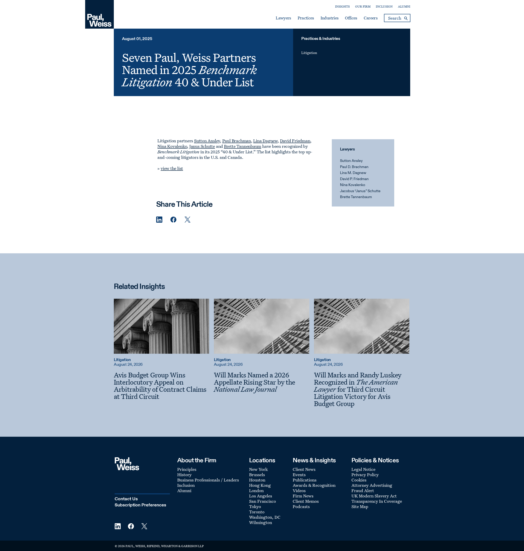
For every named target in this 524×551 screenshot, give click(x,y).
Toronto (256, 512)
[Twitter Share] (187, 220)
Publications (304, 480)
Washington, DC (264, 517)
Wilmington (260, 522)
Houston (257, 480)
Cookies (358, 480)
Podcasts (301, 506)
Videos (299, 490)
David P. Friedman (354, 179)
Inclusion (384, 6)
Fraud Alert (362, 490)
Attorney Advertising (371, 485)
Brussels (257, 474)
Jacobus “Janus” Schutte (360, 191)
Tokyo (255, 506)
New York (258, 469)
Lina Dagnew (265, 141)
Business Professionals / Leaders (208, 480)
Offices (351, 18)
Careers (370, 18)
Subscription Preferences (140, 505)
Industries (329, 18)
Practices (306, 18)
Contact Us (126, 499)
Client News (304, 469)
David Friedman (295, 141)
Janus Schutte (202, 146)
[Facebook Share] (173, 220)
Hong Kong (260, 485)
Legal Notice (363, 469)
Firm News (303, 496)
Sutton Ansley (351, 161)
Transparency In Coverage (376, 501)
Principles (186, 469)
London (256, 490)
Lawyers (283, 18)
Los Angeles (260, 496)
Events (299, 474)
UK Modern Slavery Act (374, 496)
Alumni (404, 6)
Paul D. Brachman (354, 167)
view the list (172, 168)
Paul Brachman (236, 141)
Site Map (359, 506)
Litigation (309, 52)
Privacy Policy (365, 474)
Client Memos (306, 501)
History (184, 474)
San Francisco (262, 501)
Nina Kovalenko (352, 185)
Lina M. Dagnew (353, 173)
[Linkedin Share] (159, 220)
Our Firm (362, 6)
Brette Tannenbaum (356, 197)
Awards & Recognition (314, 485)
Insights (342, 6)
